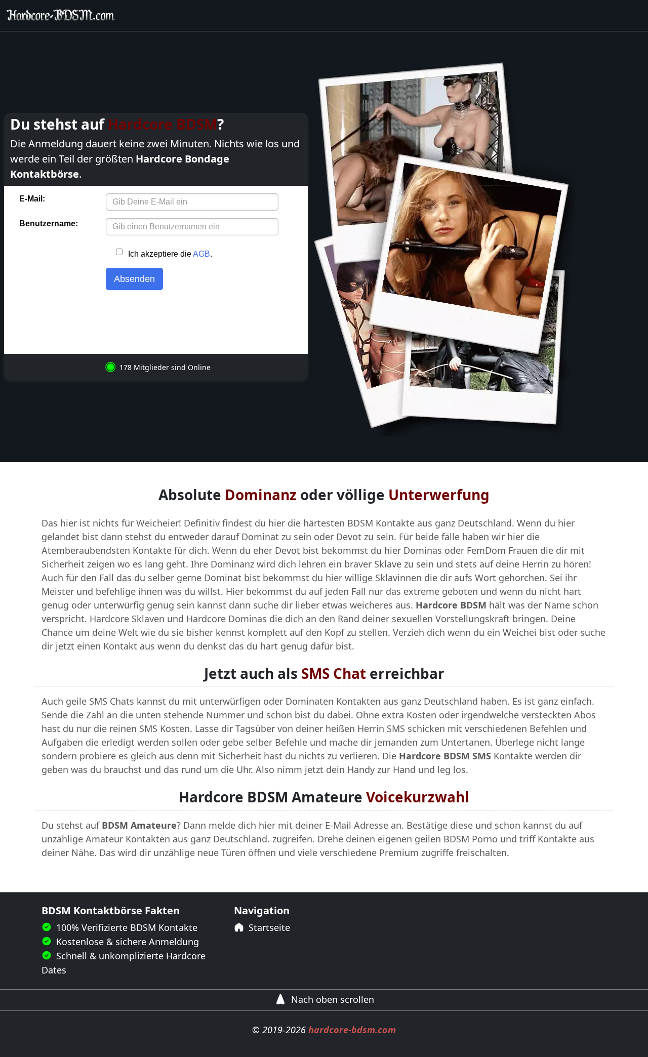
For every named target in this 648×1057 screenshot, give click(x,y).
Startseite (268, 927)
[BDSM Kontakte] (60, 15)
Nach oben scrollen (331, 999)
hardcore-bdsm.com (352, 1030)
